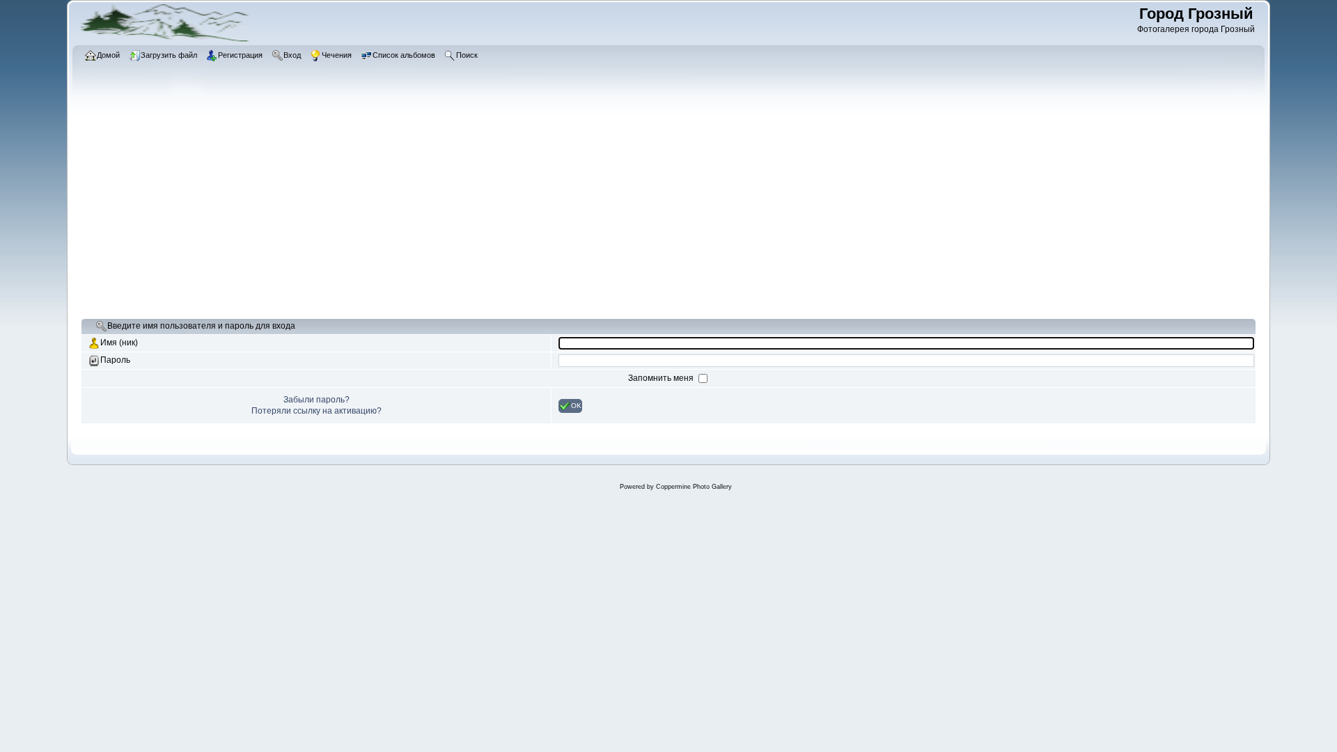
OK (576, 405)
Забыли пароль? (316, 400)
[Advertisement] (498, 212)
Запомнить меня (662, 378)
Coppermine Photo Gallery (694, 486)
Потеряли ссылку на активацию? (316, 411)
